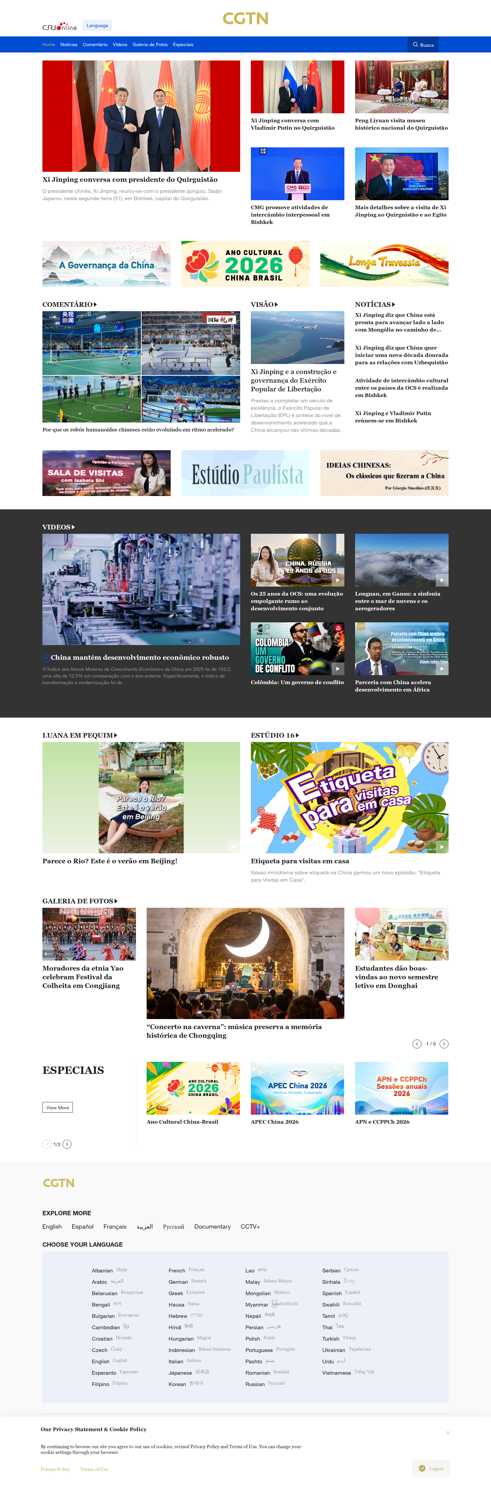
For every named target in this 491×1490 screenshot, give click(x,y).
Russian (265, 1384)
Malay (269, 1281)
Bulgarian (115, 1316)
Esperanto (115, 1372)
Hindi (181, 1327)
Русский (173, 1226)
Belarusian (117, 1293)
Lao (256, 1270)
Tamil (335, 1316)
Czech (107, 1350)
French (186, 1270)
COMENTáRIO (67, 304)
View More (57, 1107)
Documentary (212, 1226)
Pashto (260, 1361)
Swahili (341, 1304)
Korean (186, 1384)
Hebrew (185, 1316)
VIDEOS (56, 527)
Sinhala (339, 1281)
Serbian (340, 1270)
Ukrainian (346, 1350)
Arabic (108, 1281)
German (187, 1281)
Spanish (341, 1293)
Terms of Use (94, 1469)
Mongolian (268, 1293)
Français (115, 1226)
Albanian (109, 1270)
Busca (427, 45)
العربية (145, 1226)
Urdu (333, 1361)
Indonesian (200, 1350)
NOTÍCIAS (373, 304)
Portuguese (270, 1350)
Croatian (112, 1338)
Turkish (339, 1338)
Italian (185, 1361)
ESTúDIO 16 (273, 735)
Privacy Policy (55, 1469)
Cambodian (110, 1327)
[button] (417, 1043)
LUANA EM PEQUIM (77, 735)
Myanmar (272, 1304)
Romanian (267, 1372)
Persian (263, 1327)
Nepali (260, 1316)
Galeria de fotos (77, 901)
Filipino (110, 1384)
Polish (260, 1338)
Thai (333, 1327)
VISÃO (262, 304)
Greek (186, 1293)
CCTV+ (250, 1226)
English (52, 1226)
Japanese (189, 1372)
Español (83, 1226)
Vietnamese (348, 1372)
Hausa (184, 1304)
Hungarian (190, 1338)
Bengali (106, 1304)
